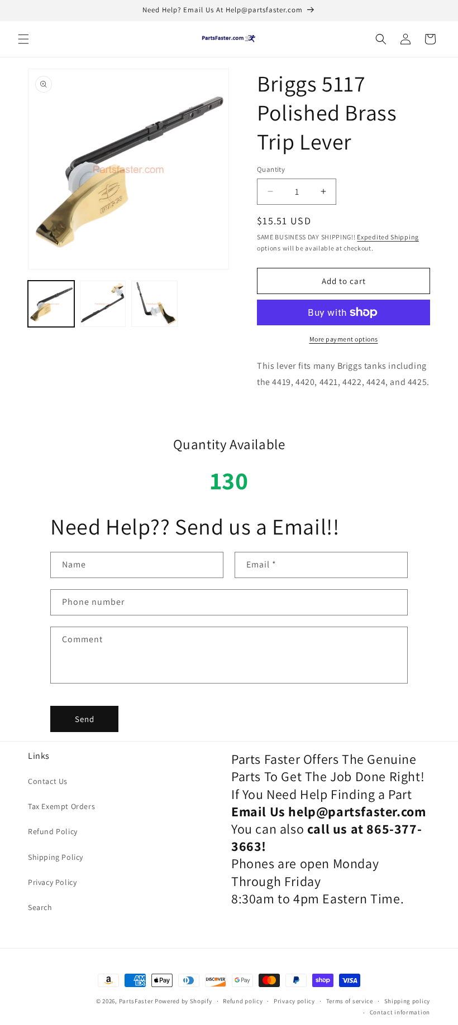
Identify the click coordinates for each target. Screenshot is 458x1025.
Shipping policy (407, 1001)
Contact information (400, 1012)
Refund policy (243, 1001)
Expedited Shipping (388, 237)
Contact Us (48, 781)
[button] (23, 39)
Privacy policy (294, 1001)
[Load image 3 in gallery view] (154, 304)
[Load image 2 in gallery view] (103, 304)
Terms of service (349, 1001)
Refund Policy (53, 831)
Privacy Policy (52, 882)
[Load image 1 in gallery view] (51, 304)
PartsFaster (136, 1001)
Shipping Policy (55, 857)
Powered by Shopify (183, 1001)
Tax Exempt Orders (61, 806)
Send (84, 719)
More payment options (343, 339)
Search (40, 907)
